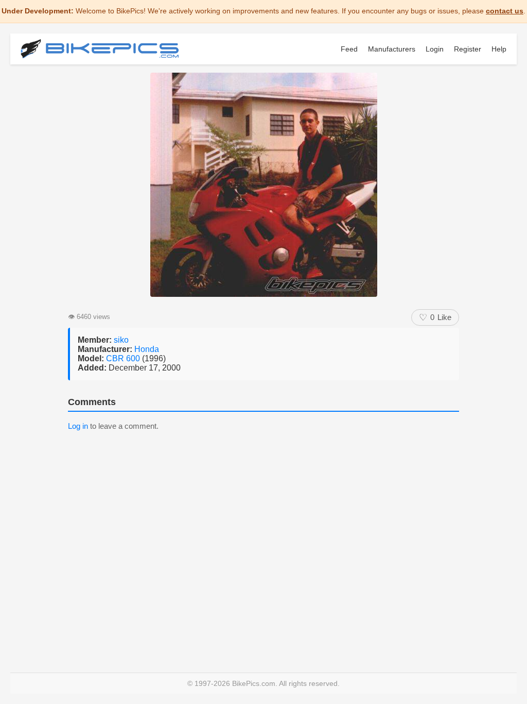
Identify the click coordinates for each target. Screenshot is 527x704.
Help (498, 49)
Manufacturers (391, 49)
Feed (349, 49)
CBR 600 (124, 358)
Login (435, 49)
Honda (146, 349)
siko (121, 340)
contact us (504, 11)
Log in (78, 426)
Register (467, 49)
